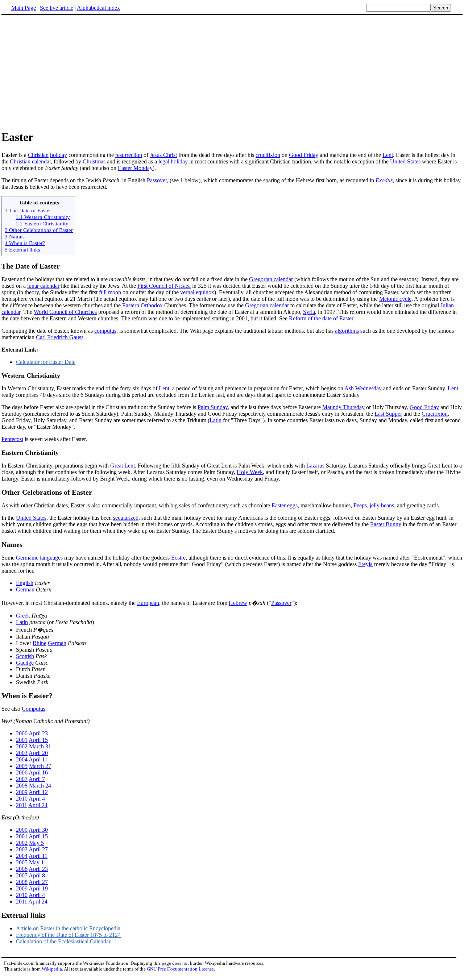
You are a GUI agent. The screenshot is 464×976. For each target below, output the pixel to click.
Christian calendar (30, 161)
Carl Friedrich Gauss (59, 337)
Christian (38, 155)
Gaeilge (25, 663)
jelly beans (382, 505)
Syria (309, 312)
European (148, 603)
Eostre (178, 558)
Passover (157, 180)
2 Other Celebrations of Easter (39, 230)
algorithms (347, 331)
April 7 (37, 779)
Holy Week (250, 472)
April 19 (38, 888)
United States (405, 161)
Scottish (25, 656)
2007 (22, 779)
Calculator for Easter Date (45, 362)
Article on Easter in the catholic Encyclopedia (68, 928)
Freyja (365, 564)
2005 (22, 766)
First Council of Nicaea (164, 286)
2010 (22, 799)
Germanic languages (39, 558)
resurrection (128, 155)
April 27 (38, 849)
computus (105, 331)
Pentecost (12, 439)
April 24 (37, 805)
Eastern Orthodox (142, 305)
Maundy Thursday (343, 407)
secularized (125, 518)
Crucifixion (435, 414)
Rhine (39, 643)
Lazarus (315, 465)
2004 (22, 759)
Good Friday (303, 155)
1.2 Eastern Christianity (42, 223)
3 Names (15, 236)
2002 (22, 746)
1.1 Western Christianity (43, 217)
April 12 (38, 792)
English (24, 583)
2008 (22, 785)
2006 (22, 772)
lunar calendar (43, 286)
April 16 (38, 772)
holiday (58, 155)
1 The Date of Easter (28, 210)
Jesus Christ (163, 155)
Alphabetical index (98, 8)
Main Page (23, 8)
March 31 (40, 746)
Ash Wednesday (363, 388)
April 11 (38, 759)
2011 (21, 805)
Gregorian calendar (271, 279)
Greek (23, 615)
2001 (22, 740)
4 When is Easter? (25, 243)
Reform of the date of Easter (321, 318)
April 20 (38, 753)
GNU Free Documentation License (180, 969)
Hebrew (238, 603)
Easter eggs (285, 505)
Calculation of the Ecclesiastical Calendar (63, 941)
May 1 (36, 862)
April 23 (38, 733)
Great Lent (122, 465)
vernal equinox (197, 292)
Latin (215, 420)
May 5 (36, 843)
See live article (56, 8)
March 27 (40, 766)
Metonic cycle (395, 299)
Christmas (94, 161)
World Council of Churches (65, 312)
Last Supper (388, 414)
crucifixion (268, 155)
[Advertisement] (62, 72)
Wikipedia (52, 969)
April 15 (38, 740)
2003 (22, 753)
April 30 (38, 830)
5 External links (22, 249)
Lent (387, 155)
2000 (22, 733)
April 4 (37, 799)
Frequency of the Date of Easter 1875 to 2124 (68, 935)
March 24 (40, 785)
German (25, 589)
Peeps (360, 505)
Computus (33, 709)
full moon (110, 292)
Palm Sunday (213, 407)
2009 (22, 792)
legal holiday (173, 161)
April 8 (37, 875)
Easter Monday (135, 168)
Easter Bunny (385, 524)
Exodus (384, 180)
